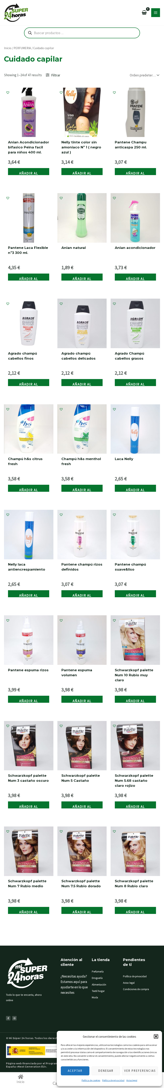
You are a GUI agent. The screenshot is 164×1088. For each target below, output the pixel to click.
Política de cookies (91, 1080)
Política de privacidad (113, 1080)
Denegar (105, 1071)
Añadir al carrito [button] (28, 173)
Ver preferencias (140, 1071)
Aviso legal (131, 1080)
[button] (156, 1036)
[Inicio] (20, 1076)
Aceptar (75, 1071)
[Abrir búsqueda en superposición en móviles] (82, 32)
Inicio (7, 48)
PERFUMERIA (22, 48)
